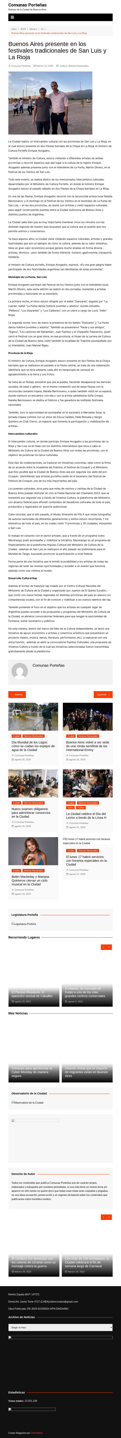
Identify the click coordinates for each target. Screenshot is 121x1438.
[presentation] (103, 947)
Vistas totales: (16, 1401)
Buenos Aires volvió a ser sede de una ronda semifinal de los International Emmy (87, 746)
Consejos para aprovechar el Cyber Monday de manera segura (32, 1072)
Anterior (19, 694)
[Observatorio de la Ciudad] (27, 1102)
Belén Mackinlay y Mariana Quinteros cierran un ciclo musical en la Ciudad (30, 880)
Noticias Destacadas (78, 66)
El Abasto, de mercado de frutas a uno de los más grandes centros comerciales (85, 992)
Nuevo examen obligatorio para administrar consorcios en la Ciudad (31, 812)
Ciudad (16, 736)
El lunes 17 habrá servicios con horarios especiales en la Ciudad (86, 860)
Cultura (63, 66)
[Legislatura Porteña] (24, 924)
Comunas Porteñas (27, 5)
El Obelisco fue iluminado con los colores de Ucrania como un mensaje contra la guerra (34, 1262)
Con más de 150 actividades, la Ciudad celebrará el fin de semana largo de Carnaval (87, 1262)
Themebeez (37, 1433)
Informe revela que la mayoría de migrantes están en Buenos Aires (86, 1072)
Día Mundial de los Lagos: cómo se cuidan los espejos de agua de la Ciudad (33, 746)
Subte (70, 807)
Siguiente (101, 694)
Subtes (81, 807)
